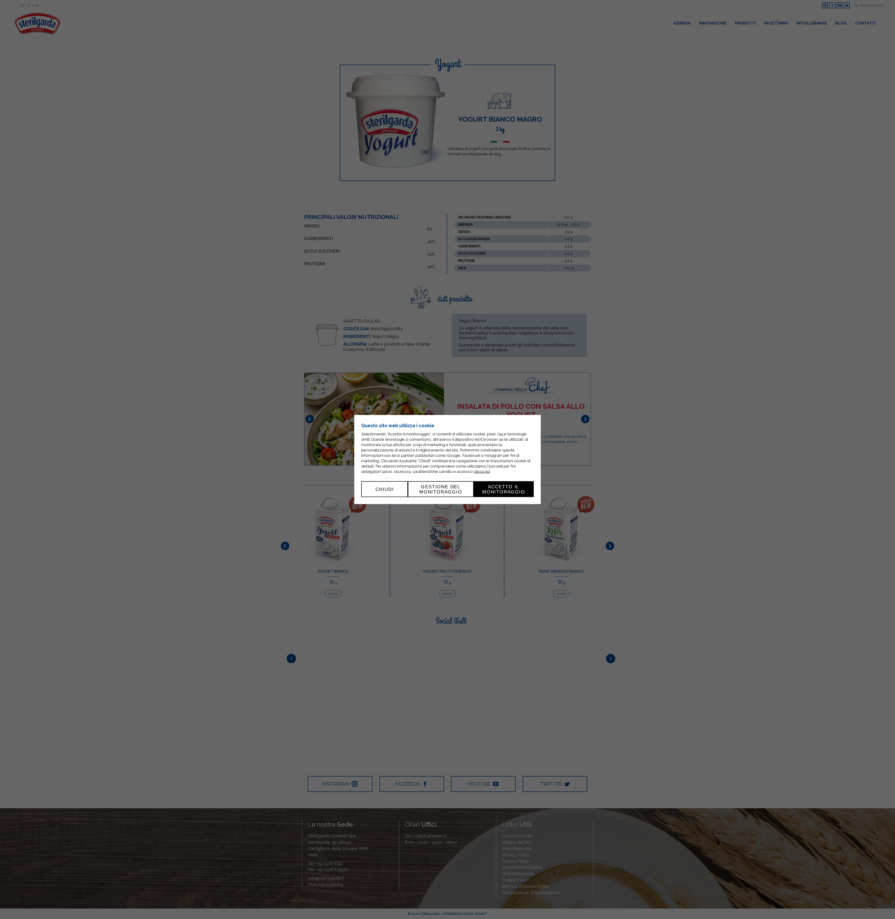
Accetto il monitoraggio (503, 489)
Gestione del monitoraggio (440, 489)
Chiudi (384, 489)
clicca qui (482, 471)
